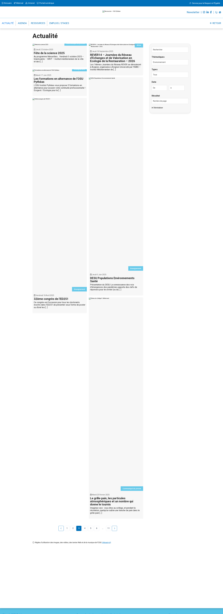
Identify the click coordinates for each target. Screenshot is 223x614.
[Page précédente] (61, 528)
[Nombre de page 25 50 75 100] (170, 101)
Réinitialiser (158, 108)
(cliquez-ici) (106, 542)
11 (108, 528)
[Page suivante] (114, 528)
